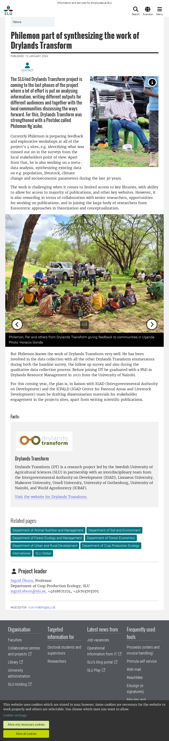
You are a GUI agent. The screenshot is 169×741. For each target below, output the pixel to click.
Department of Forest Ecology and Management (47, 538)
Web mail (134, 669)
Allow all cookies (26, 734)
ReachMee (135, 677)
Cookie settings (15, 715)
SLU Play (94, 670)
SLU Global (43, 553)
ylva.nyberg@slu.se (41, 607)
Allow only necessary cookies (26, 725)
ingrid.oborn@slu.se (28, 591)
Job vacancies (98, 640)
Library (13, 662)
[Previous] (17, 273)
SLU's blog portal (100, 662)
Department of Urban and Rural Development (45, 546)
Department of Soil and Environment (114, 530)
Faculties (15, 640)
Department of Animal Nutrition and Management (48, 530)
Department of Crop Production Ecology (110, 546)
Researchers (57, 661)
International (21, 553)
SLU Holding (17, 684)
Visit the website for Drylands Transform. (51, 497)
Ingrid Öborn (22, 580)
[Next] (152, 273)
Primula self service (142, 661)
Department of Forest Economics (111, 538)
